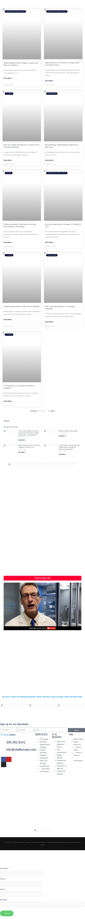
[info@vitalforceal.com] (3, 750)
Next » (53, 411)
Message (3, 900)
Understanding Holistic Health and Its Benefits (21, 306)
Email (3, 889)
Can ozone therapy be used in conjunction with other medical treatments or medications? (28, 433)
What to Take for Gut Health (68, 431)
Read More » (8, 78)
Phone (3, 879)
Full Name (4, 868)
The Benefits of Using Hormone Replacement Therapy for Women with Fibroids (69, 447)
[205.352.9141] (3, 742)
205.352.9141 (16, 742)
